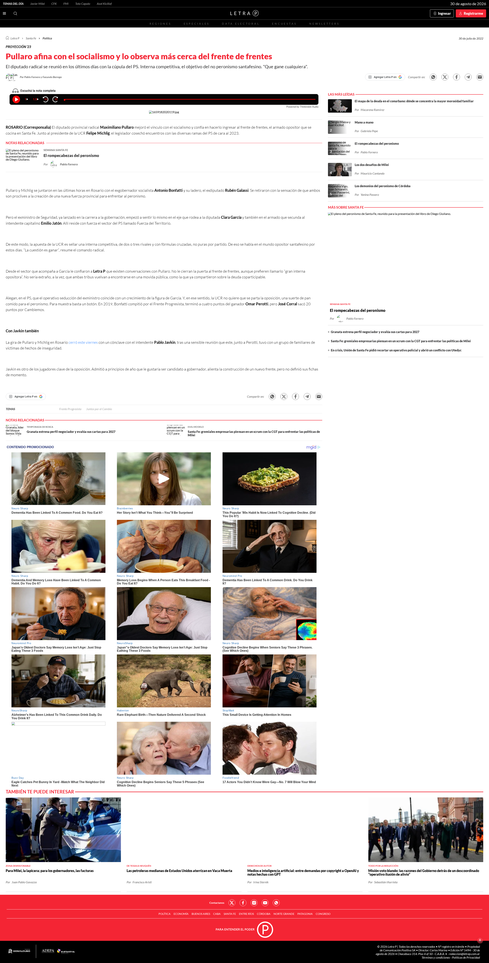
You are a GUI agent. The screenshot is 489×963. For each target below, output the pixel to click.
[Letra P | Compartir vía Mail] (480, 77)
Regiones (160, 23)
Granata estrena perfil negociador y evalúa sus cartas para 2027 (375, 332)
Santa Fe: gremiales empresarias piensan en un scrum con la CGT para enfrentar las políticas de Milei (401, 341)
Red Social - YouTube (265, 903)
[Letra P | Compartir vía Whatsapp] (433, 77)
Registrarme (473, 13)
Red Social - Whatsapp (276, 903)
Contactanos (216, 902)
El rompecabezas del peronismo (357, 310)
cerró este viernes (83, 342)
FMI (66, 3)
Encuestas (284, 23)
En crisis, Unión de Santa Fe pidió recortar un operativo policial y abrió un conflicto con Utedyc (396, 350)
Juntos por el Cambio (99, 409)
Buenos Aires (201, 913)
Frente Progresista (70, 409)
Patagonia (305, 913)
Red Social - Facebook (243, 903)
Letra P (15, 38)
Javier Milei (37, 3)
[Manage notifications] (480, 940)
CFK (54, 3)
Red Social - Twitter (232, 903)
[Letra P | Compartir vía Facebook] (456, 77)
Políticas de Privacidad (466, 957)
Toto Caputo (82, 3)
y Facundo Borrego (51, 77)
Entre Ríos (246, 913)
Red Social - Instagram (254, 903)
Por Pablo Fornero (30, 77)
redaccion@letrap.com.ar (464, 954)
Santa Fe (230, 913)
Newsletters (324, 23)
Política (47, 38)
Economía (181, 913)
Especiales (197, 23)
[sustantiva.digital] (66, 951)
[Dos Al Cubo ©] (19, 951)
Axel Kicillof (104, 3)
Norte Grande (284, 913)
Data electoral (241, 23)
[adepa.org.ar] (48, 951)
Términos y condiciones (436, 957)
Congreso (323, 913)
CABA (217, 913)
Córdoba (263, 913)
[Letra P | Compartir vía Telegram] (468, 77)
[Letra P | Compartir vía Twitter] (445, 77)
